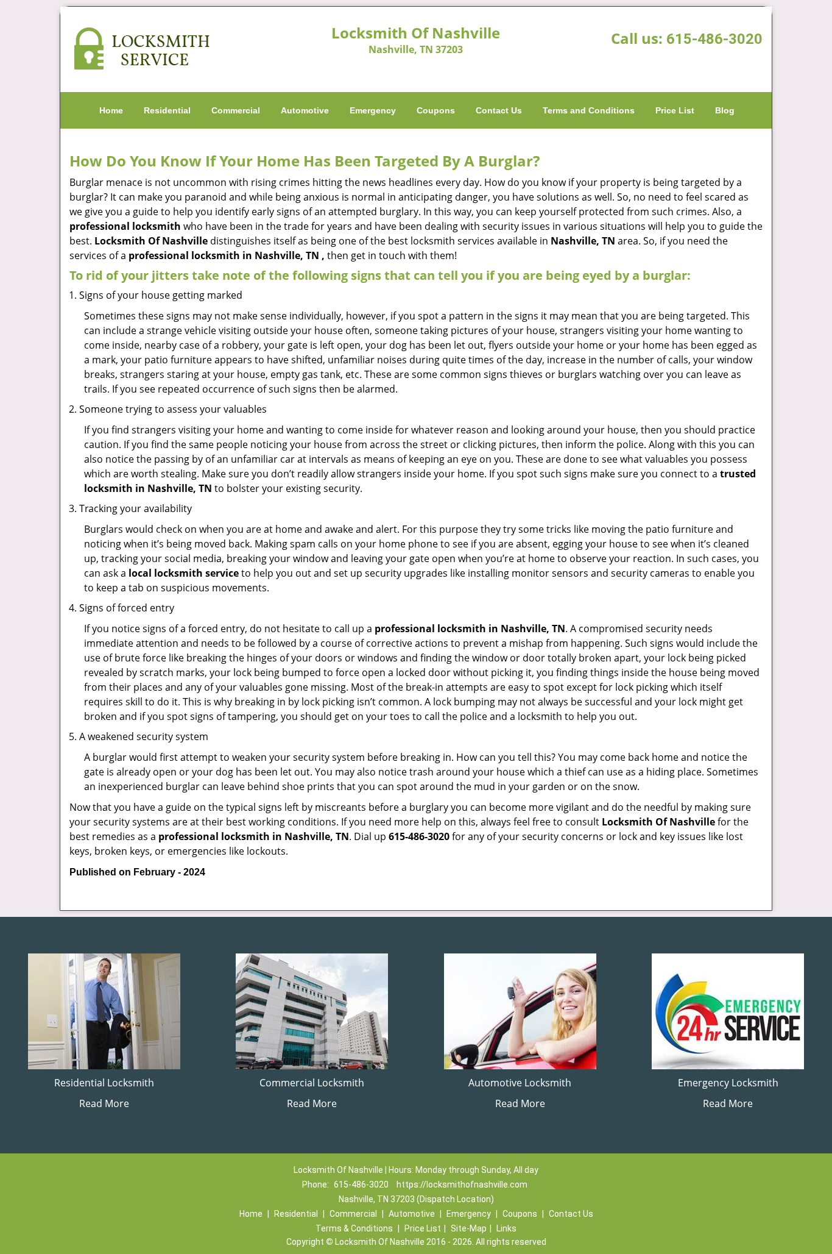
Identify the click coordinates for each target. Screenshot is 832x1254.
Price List (674, 110)
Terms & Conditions (354, 1228)
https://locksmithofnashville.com (462, 1184)
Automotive (305, 110)
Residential (167, 110)
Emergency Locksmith (728, 1082)
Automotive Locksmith (519, 1082)
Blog (725, 110)
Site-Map (469, 1228)
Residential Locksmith (104, 1082)
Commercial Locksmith (311, 1082)
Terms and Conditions (589, 110)
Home (111, 110)
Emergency (373, 110)
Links (506, 1228)
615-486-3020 (714, 39)
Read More (104, 1103)
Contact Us (499, 110)
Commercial (235, 110)
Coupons (436, 110)
